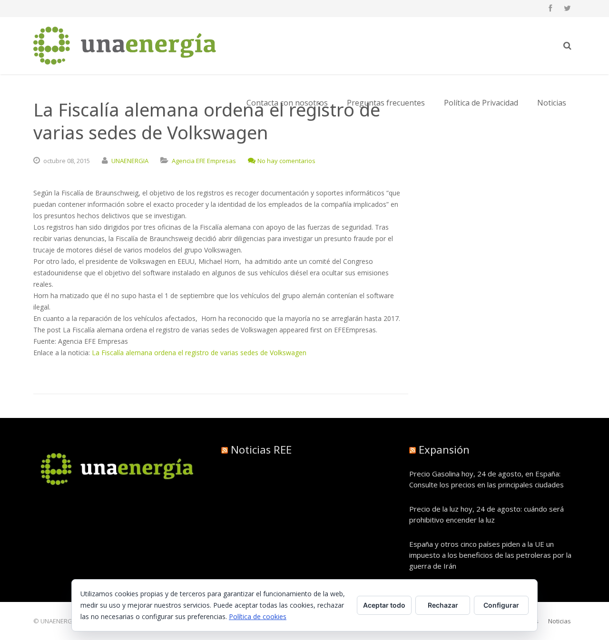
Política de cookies (257, 616)
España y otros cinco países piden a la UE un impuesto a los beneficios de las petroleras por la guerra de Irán (490, 555)
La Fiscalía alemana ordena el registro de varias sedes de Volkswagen (199, 352)
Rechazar (443, 605)
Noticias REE (261, 449)
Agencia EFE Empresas (204, 160)
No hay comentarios (286, 160)
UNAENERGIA (129, 160)
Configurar (501, 605)
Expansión (444, 449)
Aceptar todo (384, 605)
